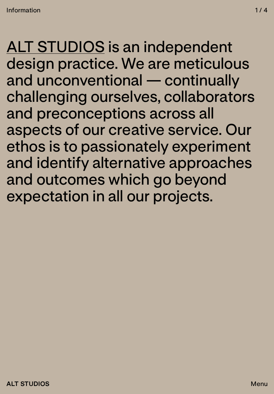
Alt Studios (27, 384)
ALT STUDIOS (55, 46)
